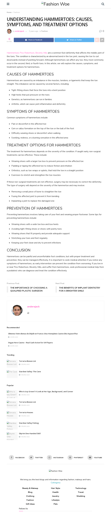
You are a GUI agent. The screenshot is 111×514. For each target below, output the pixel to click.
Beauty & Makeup (30, 488)
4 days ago (13, 346)
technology (80, 488)
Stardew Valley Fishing (29, 423)
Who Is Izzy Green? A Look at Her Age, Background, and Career (46, 391)
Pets (56, 504)
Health (55, 492)
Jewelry (55, 496)
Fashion (17, 12)
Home (9, 12)
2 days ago (13, 337)
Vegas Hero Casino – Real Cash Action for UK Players (30, 342)
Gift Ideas (30, 504)
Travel (81, 492)
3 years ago (33, 31)
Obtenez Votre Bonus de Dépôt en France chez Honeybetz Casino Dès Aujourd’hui (43, 333)
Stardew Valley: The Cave (30, 371)
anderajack (19, 31)
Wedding (80, 496)
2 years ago (25, 395)
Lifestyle (55, 500)
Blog (30, 492)
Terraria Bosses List (27, 361)
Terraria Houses (26, 412)
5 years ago (25, 364)
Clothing (30, 496)
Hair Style (55, 488)
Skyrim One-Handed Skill (30, 433)
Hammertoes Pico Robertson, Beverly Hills (27, 52)
